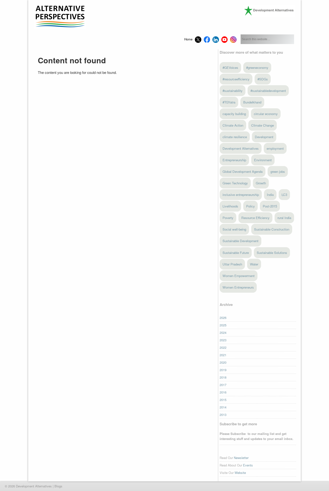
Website (240, 472)
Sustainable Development (240, 241)
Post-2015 (270, 206)
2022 (223, 347)
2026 (223, 317)
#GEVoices (230, 67)
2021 (223, 355)
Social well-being (234, 229)
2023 (223, 340)
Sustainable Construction (271, 229)
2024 (223, 332)
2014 (223, 407)
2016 (223, 392)
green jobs (277, 171)
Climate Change (262, 125)
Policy (250, 206)
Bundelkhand (252, 102)
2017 (223, 384)
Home (188, 39)
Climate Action (233, 125)
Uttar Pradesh (232, 264)
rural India (284, 217)
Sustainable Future (236, 252)
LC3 (284, 194)
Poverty (228, 217)
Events (248, 465)
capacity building (234, 113)
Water (254, 264)
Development (264, 137)
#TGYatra (229, 102)
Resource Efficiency (255, 217)
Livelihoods (230, 206)
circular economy (266, 113)
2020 (223, 362)
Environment (263, 160)
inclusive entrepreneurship (241, 194)
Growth (261, 183)
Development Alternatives (241, 148)
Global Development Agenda (243, 171)
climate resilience (235, 137)
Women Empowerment (239, 275)
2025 (223, 325)
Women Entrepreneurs (238, 287)
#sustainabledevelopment (268, 90)
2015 (223, 399)
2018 (223, 377)
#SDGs (262, 79)
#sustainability (233, 90)
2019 (223, 370)
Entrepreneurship (234, 160)
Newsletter (241, 457)
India (270, 194)
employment (275, 148)
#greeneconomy (257, 67)
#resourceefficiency (236, 79)
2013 (223, 414)
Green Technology (235, 183)
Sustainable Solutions (272, 252)
